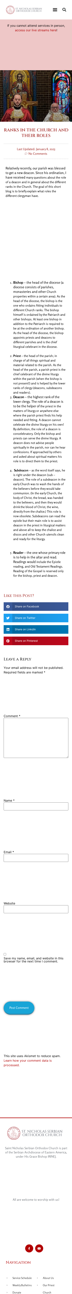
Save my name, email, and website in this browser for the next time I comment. (33, 960)
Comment (12, 715)
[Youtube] (39, 1248)
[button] (55, 9)
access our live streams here (35, 30)
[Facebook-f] (29, 1248)
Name (9, 800)
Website (9, 903)
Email (9, 852)
